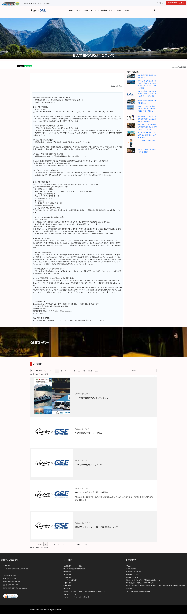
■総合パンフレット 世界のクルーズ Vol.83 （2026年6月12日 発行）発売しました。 (147, 109)
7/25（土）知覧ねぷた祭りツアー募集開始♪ (147, 150)
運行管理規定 (67, 574)
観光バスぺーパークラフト (71, 594)
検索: (134, 370)
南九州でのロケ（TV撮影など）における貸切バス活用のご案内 (147, 134)
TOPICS (78, 10)
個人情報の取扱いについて (133, 571)
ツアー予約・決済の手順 (146, 140)
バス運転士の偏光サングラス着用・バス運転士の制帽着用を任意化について (85, 591)
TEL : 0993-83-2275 (9, 575)
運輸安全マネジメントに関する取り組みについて (96, 527)
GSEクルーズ (95, 10)
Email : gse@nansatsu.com (11, 582)
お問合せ (120, 10)
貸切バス (112, 10)
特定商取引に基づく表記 (133, 574)
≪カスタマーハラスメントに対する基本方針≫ (77, 597)
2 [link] (61, 371)
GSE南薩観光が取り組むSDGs (88, 433)
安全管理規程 (67, 577)
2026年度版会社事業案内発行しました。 (92, 397)
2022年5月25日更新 (179, 67)
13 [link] (84, 371)
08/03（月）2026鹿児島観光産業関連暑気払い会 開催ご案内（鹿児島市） (147, 126)
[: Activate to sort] (93, 376)
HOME (71, 10)
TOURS (85, 10)
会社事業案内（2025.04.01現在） (73, 566)
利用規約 (128, 566)
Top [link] (45, 371)
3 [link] (65, 371)
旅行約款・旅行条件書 (132, 577)
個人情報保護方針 (131, 569)
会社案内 (104, 10)
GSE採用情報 (67, 586)
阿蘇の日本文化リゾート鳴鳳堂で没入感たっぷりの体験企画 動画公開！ (147, 118)
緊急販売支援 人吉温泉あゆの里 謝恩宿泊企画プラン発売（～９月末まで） (147, 93)
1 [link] (45, 544)
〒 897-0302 (7, 565)
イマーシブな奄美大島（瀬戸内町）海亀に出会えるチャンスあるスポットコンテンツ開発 (147, 84)
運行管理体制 (67, 571)
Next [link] (90, 371)
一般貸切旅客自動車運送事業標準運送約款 (138, 591)
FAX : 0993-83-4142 (9, 578)
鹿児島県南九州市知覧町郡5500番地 (15, 569)
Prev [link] (51, 371)
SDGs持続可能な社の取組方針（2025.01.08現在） (140, 583)
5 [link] (74, 371)
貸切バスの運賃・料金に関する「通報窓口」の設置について (143, 580)
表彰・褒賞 (67, 588)
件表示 (39, 370)
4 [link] (70, 371)
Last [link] (96, 371)
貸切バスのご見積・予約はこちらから (37, 3)
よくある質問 (67, 583)
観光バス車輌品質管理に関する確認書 (91, 492)
